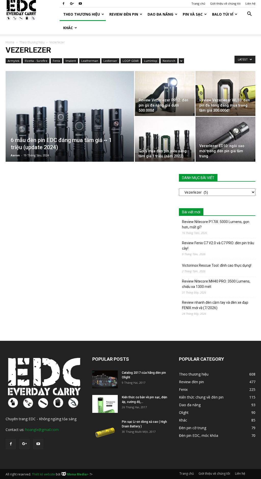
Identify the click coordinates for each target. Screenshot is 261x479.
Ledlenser (110, 61)
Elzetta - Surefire (36, 61)
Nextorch (169, 61)
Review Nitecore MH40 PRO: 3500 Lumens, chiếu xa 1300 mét (216, 284)
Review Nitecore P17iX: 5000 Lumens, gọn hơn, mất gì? (215, 224)
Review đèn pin (123, 14)
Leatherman (89, 61)
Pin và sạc (193, 14)
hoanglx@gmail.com (42, 429)
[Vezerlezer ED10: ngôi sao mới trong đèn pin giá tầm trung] (225, 139)
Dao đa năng (160, 14)
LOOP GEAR (131, 61)
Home (10, 42)
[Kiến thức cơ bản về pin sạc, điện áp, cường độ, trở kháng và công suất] (105, 404)
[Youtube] (80, 3)
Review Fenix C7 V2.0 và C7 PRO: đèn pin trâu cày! (218, 245)
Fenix (56, 61)
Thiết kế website (43, 474)
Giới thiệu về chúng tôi (225, 3)
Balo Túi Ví (222, 14)
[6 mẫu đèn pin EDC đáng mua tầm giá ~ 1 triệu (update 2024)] (70, 126)
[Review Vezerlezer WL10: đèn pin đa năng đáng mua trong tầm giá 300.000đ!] (225, 93)
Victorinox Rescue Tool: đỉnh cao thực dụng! (216, 265)
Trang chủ (198, 3)
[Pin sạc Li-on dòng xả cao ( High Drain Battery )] (105, 428)
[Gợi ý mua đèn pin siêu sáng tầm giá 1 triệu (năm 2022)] (165, 139)
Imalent (71, 61)
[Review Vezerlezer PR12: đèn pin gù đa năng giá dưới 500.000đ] (165, 93)
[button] (249, 14)
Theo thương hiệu (81, 14)
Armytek (13, 61)
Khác (68, 27)
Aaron (15, 155)
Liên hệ (250, 3)
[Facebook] (63, 3)
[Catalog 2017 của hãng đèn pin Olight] (105, 379)
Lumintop (150, 61)
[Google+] (72, 3)
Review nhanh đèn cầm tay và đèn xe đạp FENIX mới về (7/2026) (215, 305)
